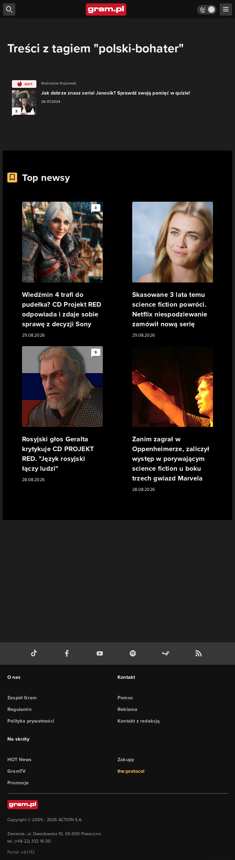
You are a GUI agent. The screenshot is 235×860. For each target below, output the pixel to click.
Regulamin (19, 709)
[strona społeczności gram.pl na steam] (167, 653)
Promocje (18, 782)
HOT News (19, 759)
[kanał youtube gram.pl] (101, 653)
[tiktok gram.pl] (35, 653)
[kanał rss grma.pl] (200, 653)
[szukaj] (9, 9)
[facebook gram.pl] (68, 653)
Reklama (127, 709)
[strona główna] (106, 9)
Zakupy (126, 759)
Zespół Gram (22, 697)
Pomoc (125, 697)
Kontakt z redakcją (139, 720)
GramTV (16, 771)
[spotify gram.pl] (134, 653)
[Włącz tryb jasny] (207, 9)
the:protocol (131, 771)
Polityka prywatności (30, 720)
